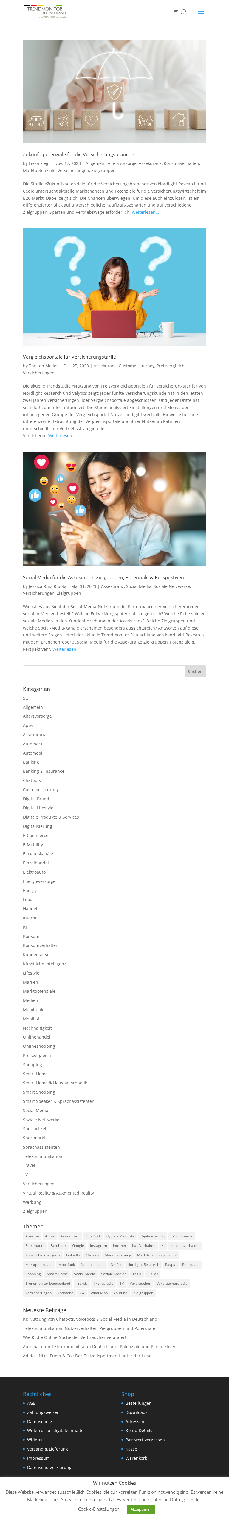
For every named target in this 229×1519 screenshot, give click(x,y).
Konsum (31, 936)
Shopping (32, 1064)
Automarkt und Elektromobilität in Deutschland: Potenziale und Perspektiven (100, 1346)
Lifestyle (31, 973)
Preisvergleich (171, 366)
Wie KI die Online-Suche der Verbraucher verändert (74, 1337)
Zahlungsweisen (43, 1412)
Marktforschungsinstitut (157, 1255)
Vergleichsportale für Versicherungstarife (69, 357)
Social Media (138, 586)
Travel (29, 1165)
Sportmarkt (34, 1138)
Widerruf (36, 1439)
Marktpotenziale (39, 170)
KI (25, 927)
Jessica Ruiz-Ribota (47, 586)
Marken (30, 982)
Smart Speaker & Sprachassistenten (59, 1101)
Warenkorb (137, 1458)
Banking (31, 762)
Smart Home (35, 1074)
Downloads (137, 1412)
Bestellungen (139, 1403)
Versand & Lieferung (47, 1449)
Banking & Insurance (43, 771)
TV (25, 1174)
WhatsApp (99, 1292)
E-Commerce (35, 835)
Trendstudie (104, 1283)
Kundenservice (38, 954)
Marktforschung (118, 1255)
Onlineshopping (39, 1046)
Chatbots (32, 780)
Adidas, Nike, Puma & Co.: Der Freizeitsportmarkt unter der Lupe (87, 1356)
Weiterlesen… (145, 212)
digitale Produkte (120, 1236)
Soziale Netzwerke (172, 586)
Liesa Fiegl (39, 163)
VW (82, 1292)
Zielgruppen (103, 170)
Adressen (135, 1421)
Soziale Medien (113, 1273)
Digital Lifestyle (38, 808)
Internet (31, 918)
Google (78, 1245)
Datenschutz (39, 1421)
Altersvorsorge (122, 163)
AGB (31, 1403)
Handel (30, 908)
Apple (50, 1236)
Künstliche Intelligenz (44, 964)
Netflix (116, 1264)
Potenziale (190, 1264)
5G (25, 698)
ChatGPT (93, 1236)
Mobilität (32, 1019)
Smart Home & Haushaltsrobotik (55, 1083)
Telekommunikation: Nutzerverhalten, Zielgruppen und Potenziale (89, 1328)
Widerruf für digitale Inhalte (55, 1430)
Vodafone (65, 1292)
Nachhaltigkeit (37, 1028)
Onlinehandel (36, 1037)
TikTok (152, 1273)
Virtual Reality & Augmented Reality (58, 1193)
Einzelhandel (36, 863)
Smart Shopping (39, 1092)
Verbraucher (140, 1283)
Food (28, 899)
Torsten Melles (43, 366)
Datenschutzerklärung (49, 1467)
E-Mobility (33, 844)
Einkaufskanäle (38, 853)
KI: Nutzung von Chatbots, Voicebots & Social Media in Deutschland (90, 1319)
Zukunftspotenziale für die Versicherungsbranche (78, 154)
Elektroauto (34, 872)
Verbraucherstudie (172, 1283)
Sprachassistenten (41, 1147)
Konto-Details (139, 1430)
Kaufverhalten (143, 1245)
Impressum (38, 1458)
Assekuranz (150, 163)
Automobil (33, 753)
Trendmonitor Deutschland (47, 1283)
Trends (82, 1283)
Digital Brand (36, 799)
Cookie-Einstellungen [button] (99, 1509)
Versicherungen (73, 170)
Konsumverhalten (181, 163)
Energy (30, 890)
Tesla (136, 1273)
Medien (30, 1000)
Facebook (58, 1245)
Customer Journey (136, 366)
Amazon (32, 1236)
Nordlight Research (143, 1264)
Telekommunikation (42, 1156)
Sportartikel (34, 1128)
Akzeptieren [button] (141, 1509)
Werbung (32, 1202)
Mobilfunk (33, 1009)
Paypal (170, 1264)
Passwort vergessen (145, 1439)
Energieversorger (40, 881)
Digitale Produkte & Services (51, 817)
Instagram (98, 1245)
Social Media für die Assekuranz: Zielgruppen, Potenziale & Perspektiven (103, 577)
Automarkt (33, 744)
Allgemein (96, 163)
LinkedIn (73, 1255)
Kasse (131, 1449)
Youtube (120, 1292)
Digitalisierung (37, 826)
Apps (28, 725)
